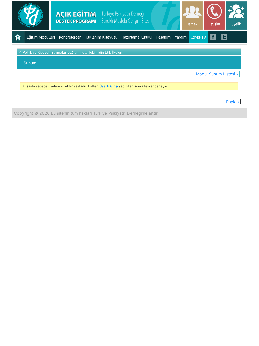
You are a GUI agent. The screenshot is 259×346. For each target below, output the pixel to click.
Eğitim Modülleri (41, 37)
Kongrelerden (70, 37)
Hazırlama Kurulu (136, 37)
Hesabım (163, 37)
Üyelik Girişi (108, 86)
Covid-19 (198, 37)
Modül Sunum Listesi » (217, 73)
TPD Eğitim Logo (30, 15)
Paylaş (232, 101)
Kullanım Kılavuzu (101, 37)
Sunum (30, 62)
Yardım (181, 37)
